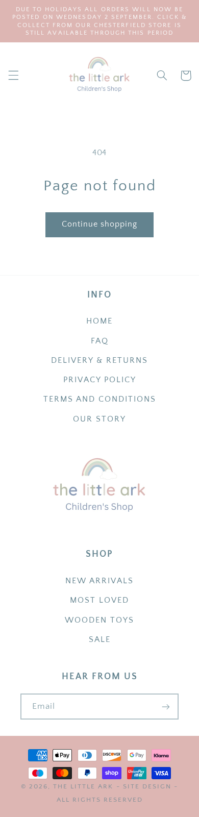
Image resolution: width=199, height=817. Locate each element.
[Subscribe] (166, 707)
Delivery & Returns (99, 360)
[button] (13, 75)
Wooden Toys (99, 620)
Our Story (99, 419)
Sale (100, 639)
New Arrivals (99, 581)
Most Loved (99, 600)
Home (99, 321)
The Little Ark (83, 786)
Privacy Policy (99, 380)
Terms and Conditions (99, 399)
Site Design (147, 786)
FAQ (100, 341)
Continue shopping (100, 224)
